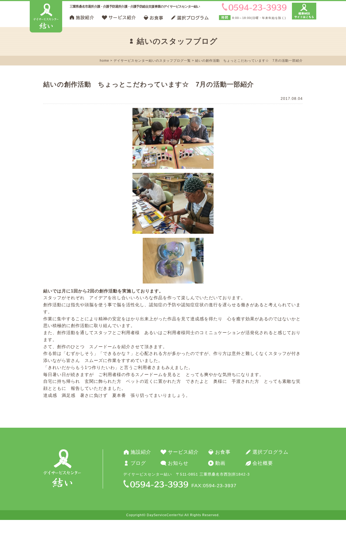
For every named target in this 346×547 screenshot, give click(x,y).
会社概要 (262, 463)
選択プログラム (270, 452)
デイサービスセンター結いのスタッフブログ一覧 (152, 60)
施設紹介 (141, 452)
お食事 (223, 452)
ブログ (138, 463)
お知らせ (178, 463)
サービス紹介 (183, 452)
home (104, 60)
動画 (220, 463)
